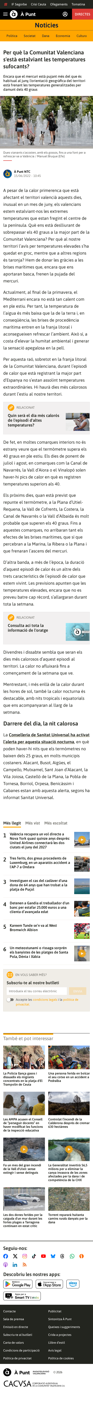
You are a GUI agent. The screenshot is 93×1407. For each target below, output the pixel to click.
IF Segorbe (19, 4)
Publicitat (54, 1311)
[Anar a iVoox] (82, 1256)
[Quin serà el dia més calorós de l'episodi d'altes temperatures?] (78, 422)
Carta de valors (13, 1342)
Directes (82, 14)
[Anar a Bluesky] (54, 1256)
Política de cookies (61, 1358)
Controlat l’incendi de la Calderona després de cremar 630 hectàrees (69, 1122)
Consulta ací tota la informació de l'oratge (28, 628)
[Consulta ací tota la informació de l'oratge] (78, 632)
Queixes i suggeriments (64, 1327)
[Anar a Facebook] (6, 1256)
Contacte (9, 1311)
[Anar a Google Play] (17, 1284)
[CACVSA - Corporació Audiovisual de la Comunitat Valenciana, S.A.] (34, 1384)
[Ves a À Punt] (23, 14)
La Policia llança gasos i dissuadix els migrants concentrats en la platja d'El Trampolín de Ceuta (22, 1078)
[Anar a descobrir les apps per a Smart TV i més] (22, 1296)
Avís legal (54, 1350)
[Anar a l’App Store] (49, 1284)
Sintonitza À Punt (60, 1319)
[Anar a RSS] (25, 1264)
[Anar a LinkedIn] (16, 1264)
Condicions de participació (21, 1350)
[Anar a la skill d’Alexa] (72, 1284)
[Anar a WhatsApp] (73, 1256)
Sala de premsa (13, 1319)
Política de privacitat (17, 1358)
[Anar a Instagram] (25, 1256)
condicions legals (45, 999)
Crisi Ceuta (38, 4)
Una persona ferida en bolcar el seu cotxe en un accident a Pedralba (69, 1077)
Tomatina (78, 4)
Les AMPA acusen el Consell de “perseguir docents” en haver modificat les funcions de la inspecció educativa (23, 1124)
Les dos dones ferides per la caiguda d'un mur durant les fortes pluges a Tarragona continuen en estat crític (22, 1220)
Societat (29, 36)
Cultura (82, 36)
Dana (45, 36)
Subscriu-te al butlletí (17, 1334)
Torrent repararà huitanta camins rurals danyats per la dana (68, 1218)
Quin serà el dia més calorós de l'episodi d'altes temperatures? (33, 420)
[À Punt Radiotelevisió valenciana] (26, 1372)
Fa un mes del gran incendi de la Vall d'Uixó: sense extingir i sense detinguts (22, 1168)
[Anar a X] (16, 1256)
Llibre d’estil (56, 1342)
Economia (63, 36)
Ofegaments (58, 4)
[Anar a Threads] (63, 1256)
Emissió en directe (15, 1327)
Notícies (46, 25)
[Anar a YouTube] (44, 1256)
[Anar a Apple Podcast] (6, 1264)
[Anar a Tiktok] (35, 1256)
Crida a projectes (59, 1334)
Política (11, 36)
